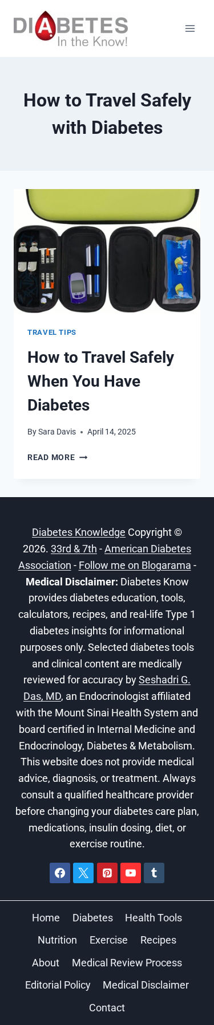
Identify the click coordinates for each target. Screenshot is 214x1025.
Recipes (158, 940)
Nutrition (57, 940)
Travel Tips (51, 332)
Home (46, 918)
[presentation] (107, 251)
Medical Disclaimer (146, 985)
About (45, 963)
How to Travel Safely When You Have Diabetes (100, 381)
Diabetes (92, 918)
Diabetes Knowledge (79, 532)
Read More (57, 457)
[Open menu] (189, 28)
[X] (83, 873)
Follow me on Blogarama (135, 565)
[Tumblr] (154, 873)
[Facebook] (60, 873)
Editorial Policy (58, 985)
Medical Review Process (127, 963)
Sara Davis (57, 432)
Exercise (109, 940)
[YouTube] (130, 873)
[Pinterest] (107, 873)
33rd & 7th (74, 549)
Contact (107, 1008)
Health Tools (153, 918)
